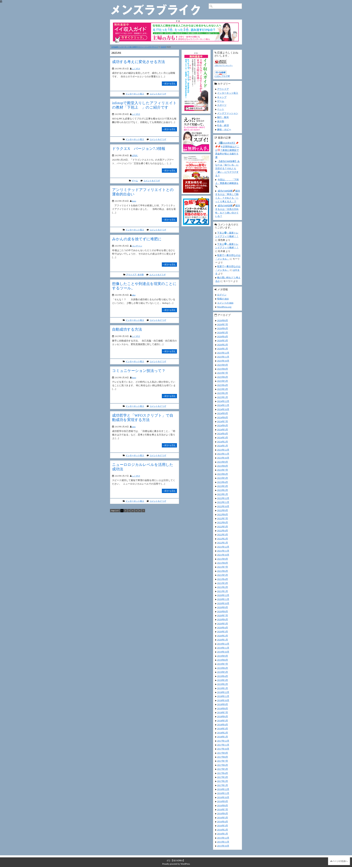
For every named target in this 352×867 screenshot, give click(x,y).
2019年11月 (223, 648)
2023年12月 (223, 450)
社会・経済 (223, 125)
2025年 (163, 47)
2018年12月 (223, 692)
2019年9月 (222, 656)
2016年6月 (222, 813)
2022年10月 (223, 506)
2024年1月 (222, 445)
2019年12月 (223, 644)
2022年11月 (223, 502)
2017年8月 (222, 757)
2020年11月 (223, 599)
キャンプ (221, 97)
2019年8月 (222, 660)
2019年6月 (222, 668)
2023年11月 (223, 454)
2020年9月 (222, 607)
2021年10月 (223, 555)
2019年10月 (223, 652)
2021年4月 (222, 579)
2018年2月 (222, 732)
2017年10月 (223, 749)
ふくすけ (136, 69)
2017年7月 (222, 761)
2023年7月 (222, 470)
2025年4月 (222, 385)
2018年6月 (222, 716)
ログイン (221, 294)
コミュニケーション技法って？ (138, 370)
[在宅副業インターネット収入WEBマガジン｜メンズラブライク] (159, 5)
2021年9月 (222, 559)
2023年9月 (222, 462)
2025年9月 (222, 365)
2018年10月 (223, 700)
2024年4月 (222, 433)
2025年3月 (222, 389)
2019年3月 (222, 680)
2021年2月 (222, 587)
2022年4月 (222, 530)
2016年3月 (222, 825)
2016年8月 (222, 805)
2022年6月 (222, 522)
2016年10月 (223, 797)
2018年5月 (222, 720)
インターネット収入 (135, 94)
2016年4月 (222, 821)
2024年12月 (223, 401)
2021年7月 (222, 567)
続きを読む (169, 83)
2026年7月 (222, 324)
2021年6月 (222, 571)
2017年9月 (222, 753)
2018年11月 (223, 696)
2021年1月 (222, 591)
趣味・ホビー (224, 129)
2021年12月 (223, 547)
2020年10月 (223, 603)
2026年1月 (222, 348)
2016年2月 (222, 829)
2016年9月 (222, 801)
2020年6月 (222, 619)
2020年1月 (222, 639)
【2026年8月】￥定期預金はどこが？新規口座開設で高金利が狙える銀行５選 (227, 150)
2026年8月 (222, 320)
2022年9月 (222, 510)
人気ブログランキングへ (224, 65)
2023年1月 (222, 494)
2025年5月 (222, 381)
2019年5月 (222, 672)
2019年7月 (222, 664)
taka (133, 295)
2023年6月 (222, 474)
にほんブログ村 (222, 76)
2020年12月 (223, 595)
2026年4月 (222, 336)
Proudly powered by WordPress (176, 864)
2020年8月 (222, 611)
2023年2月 (222, 490)
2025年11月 (223, 357)
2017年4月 (222, 773)
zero (134, 427)
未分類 (141, 275)
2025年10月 (223, 361)
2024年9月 (222, 413)
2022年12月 (223, 498)
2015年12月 (223, 838)
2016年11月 (223, 793)
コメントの (225, 303)
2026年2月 (222, 344)
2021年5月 (222, 575)
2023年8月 (222, 466)
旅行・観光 (223, 117)
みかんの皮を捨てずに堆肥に (137, 239)
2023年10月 (223, 458)
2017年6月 (222, 765)
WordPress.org (224, 307)
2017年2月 (222, 781)
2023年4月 (222, 482)
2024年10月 (223, 409)
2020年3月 (222, 631)
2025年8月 (222, 369)
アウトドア (131, 275)
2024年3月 (222, 437)
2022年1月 (222, 542)
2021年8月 (222, 563)
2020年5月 (222, 623)
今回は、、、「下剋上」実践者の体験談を (227, 181)
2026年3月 (222, 340)
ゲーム (135, 181)
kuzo (134, 201)
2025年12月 (223, 353)
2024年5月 (222, 429)
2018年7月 (222, 712)
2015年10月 (223, 846)
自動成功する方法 (127, 329)
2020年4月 (222, 627)
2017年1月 (222, 785)
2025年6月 (222, 377)
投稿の (223, 298)
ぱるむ (135, 155)
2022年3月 (222, 534)
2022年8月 (222, 514)
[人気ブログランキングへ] (221, 61)
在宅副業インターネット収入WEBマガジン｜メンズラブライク (134, 47)
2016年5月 (222, 817)
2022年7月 (222, 518)
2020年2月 (222, 635)
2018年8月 (222, 708)
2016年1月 (222, 833)
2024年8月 (222, 417)
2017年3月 (222, 777)
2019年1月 (222, 688)
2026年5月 (222, 332)
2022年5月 (222, 526)
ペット (220, 109)
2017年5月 (222, 769)
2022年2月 (222, 538)
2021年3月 (222, 583)
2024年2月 (222, 441)
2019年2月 (222, 684)
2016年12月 (223, 789)
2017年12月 (223, 741)
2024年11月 (223, 405)
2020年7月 (222, 615)
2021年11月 (223, 551)
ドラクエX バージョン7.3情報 (138, 148)
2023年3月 (222, 486)
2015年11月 (223, 842)
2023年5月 (222, 478)
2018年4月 (222, 724)
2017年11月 (223, 745)
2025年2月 (222, 393)
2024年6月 (222, 425)
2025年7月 (222, 373)
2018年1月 (222, 736)
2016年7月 (222, 809)
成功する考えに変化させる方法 (138, 62)
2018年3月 (222, 728)
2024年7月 (222, 421)
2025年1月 (222, 397)
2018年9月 (222, 704)
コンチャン (137, 246)
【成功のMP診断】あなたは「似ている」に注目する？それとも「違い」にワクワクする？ (227, 168)
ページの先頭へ (340, 861)
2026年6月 (222, 328)
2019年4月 (222, 676)
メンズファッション (227, 113)
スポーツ (221, 105)
